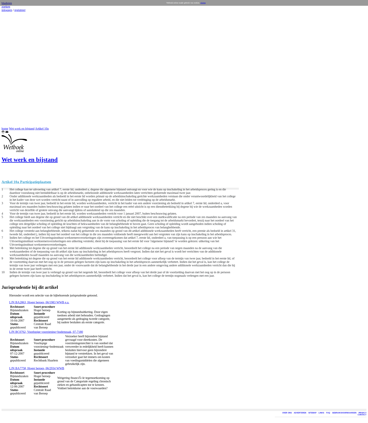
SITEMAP (312, 413)
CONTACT (362, 415)
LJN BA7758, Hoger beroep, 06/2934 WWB (36, 368)
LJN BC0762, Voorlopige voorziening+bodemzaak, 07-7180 (46, 331)
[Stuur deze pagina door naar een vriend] (6, 132)
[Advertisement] (13, 69)
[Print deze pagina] (3, 132)
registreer (19, 10)
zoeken (6, 6)
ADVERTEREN (300, 413)
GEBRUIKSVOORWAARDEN (344, 413)
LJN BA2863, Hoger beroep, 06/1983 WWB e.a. (39, 302)
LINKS (321, 413)
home (5, 128)
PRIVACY (362, 413)
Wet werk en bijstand (21, 128)
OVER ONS (287, 413)
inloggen (7, 10)
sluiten (203, 3)
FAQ (328, 413)
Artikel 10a (42, 128)
